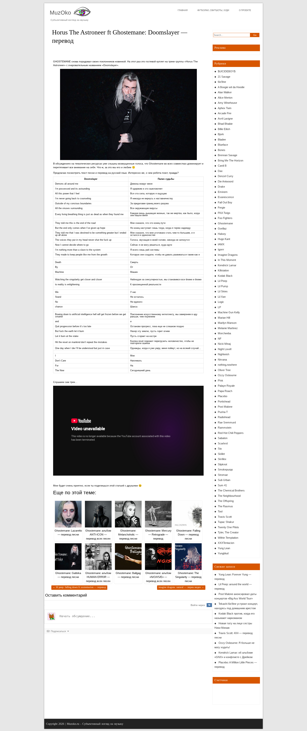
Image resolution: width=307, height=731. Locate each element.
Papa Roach (225, 390)
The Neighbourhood (229, 495)
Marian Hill (224, 317)
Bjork (221, 134)
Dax (220, 170)
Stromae (223, 474)
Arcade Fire (224, 113)
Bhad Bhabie (225, 123)
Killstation (223, 270)
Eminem (223, 191)
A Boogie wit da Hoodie (231, 87)
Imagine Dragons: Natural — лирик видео (181, 587)
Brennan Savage (227, 155)
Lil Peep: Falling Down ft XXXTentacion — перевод (79, 587)
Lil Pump (223, 286)
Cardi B (222, 165)
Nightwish (223, 354)
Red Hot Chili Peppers (231, 432)
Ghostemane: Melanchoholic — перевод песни (128, 534)
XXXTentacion (226, 542)
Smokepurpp (225, 469)
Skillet (221, 453)
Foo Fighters (225, 218)
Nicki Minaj (224, 343)
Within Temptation (228, 537)
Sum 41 (222, 485)
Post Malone (225, 406)
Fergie (221, 207)
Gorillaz (222, 228)
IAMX (221, 244)
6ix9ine (222, 81)
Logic (221, 301)
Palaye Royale (226, 385)
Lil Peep (222, 280)
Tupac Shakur (226, 521)
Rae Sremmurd (227, 422)
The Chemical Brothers (231, 490)
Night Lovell (224, 349)
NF (219, 338)
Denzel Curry (225, 176)
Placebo (222, 396)
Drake (221, 186)
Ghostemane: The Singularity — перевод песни (188, 577)
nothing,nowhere (227, 364)
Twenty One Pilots (228, 527)
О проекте (245, 10)
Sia (220, 448)
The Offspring (226, 500)
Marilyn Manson (227, 322)
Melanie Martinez (228, 328)
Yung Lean (224, 548)
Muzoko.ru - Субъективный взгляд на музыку (95, 723)
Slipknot (222, 464)
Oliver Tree (224, 370)
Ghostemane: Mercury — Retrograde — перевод (158, 534)
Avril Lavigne (225, 118)
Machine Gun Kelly (229, 312)
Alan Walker (225, 92)
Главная (183, 10)
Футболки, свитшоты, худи (213, 10)
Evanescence (226, 197)
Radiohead (224, 417)
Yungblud (223, 553)
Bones (221, 149)
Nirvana (222, 359)
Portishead (224, 401)
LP (219, 307)
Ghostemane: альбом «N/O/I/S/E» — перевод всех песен (158, 577)
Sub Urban (224, 479)
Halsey (222, 233)
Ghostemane (225, 223)
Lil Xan (222, 296)
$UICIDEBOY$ (226, 71)
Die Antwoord (225, 181)
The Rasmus (225, 506)
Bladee (222, 139)
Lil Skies (223, 291)
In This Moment (227, 259)
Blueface (223, 144)
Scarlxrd (223, 443)
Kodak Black (225, 275)
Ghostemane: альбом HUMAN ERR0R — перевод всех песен (98, 577)
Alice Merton (225, 97)
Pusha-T (223, 411)
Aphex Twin (224, 108)
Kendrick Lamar (227, 265)
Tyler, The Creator (228, 532)
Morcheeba (224, 333)
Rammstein (224, 427)
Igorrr (221, 249)
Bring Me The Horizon (230, 160)
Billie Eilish (224, 129)
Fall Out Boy (225, 202)
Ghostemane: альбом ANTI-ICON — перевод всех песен (98, 534)
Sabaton (222, 438)
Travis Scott (225, 516)
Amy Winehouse (227, 102)
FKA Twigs (224, 212)
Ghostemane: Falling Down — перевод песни (188, 534)
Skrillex (222, 459)
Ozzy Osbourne (227, 375)
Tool (220, 511)
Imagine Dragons (228, 254)
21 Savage (224, 76)
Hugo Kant (224, 238)
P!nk (220, 380)
